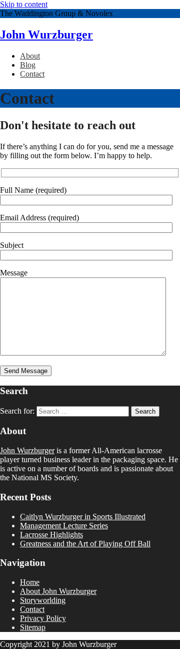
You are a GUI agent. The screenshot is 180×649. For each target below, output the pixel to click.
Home (30, 582)
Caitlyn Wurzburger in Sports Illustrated (83, 516)
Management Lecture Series (64, 525)
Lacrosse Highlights (51, 534)
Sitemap (33, 627)
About (30, 56)
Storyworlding (43, 600)
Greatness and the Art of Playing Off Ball (85, 543)
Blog (28, 65)
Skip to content (24, 4)
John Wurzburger (46, 34)
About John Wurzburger (58, 591)
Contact (32, 74)
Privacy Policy (43, 618)
